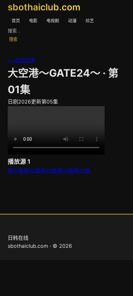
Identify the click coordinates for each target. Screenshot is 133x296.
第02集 (32, 170)
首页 (16, 20)
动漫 (72, 20)
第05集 (82, 170)
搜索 (13, 39)
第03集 (48, 170)
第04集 (65, 170)
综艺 (90, 20)
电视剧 (52, 20)
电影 (33, 20)
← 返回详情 (21, 60)
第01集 (16, 170)
